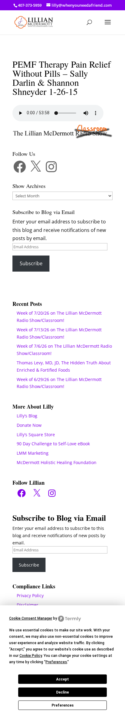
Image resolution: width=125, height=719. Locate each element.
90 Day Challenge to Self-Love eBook (53, 443)
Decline (62, 692)
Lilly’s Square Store (36, 434)
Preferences (63, 705)
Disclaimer (27, 605)
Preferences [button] (56, 662)
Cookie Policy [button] (30, 656)
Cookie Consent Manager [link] (30, 618)
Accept (62, 679)
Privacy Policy (30, 595)
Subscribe (31, 263)
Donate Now (29, 425)
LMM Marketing (33, 453)
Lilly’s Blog (27, 416)
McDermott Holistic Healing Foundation (56, 462)
